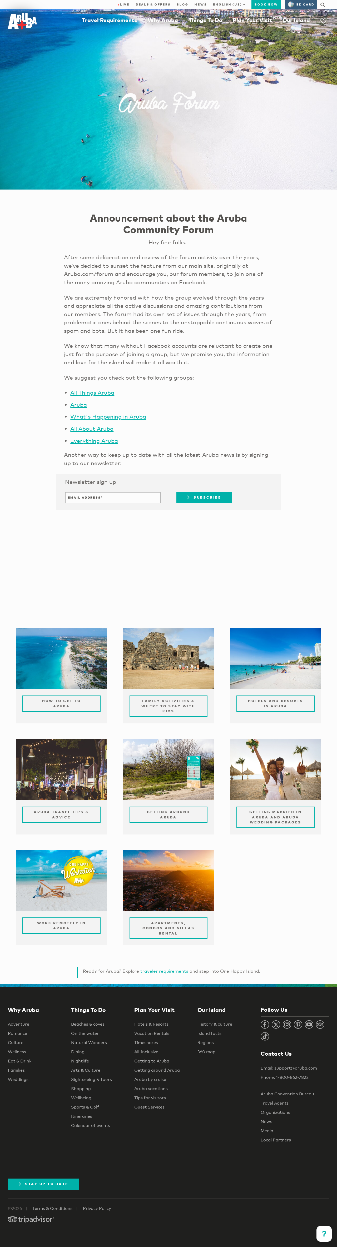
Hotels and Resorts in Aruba (275, 703)
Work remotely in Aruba (61, 925)
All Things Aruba (92, 392)
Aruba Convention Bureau (287, 1093)
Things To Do (205, 20)
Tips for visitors (150, 1097)
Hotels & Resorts (151, 1024)
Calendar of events (90, 1125)
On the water (85, 1033)
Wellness (17, 1051)
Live (123, 4)
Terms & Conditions (52, 1208)
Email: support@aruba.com (289, 1068)
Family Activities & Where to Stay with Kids (168, 706)
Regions (205, 1042)
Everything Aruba (94, 440)
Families (16, 1070)
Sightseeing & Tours (91, 1079)
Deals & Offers (153, 4)
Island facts (209, 1033)
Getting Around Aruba (168, 814)
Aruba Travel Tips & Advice (61, 814)
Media (267, 1130)
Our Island (296, 20)
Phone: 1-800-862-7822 (285, 1077)
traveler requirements (164, 971)
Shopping (81, 1088)
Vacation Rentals (151, 1033)
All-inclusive (146, 1051)
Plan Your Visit (252, 20)
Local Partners (276, 1139)
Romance (17, 1033)
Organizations (275, 1112)
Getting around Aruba (157, 1070)
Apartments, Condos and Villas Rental (168, 928)
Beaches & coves (88, 1024)
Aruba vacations (151, 1088)
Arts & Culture (85, 1070)
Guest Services (149, 1107)
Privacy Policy (97, 1208)
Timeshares (146, 1042)
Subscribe (207, 497)
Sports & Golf (85, 1107)
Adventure (18, 1024)
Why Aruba (163, 20)
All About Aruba (91, 428)
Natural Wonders (89, 1042)
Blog (182, 4)
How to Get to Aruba (61, 703)
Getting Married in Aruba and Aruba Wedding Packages (275, 817)
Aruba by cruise (150, 1079)
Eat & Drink (20, 1061)
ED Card (305, 4)
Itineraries (81, 1116)
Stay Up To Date (46, 1184)
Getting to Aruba (151, 1061)
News (201, 4)
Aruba (78, 404)
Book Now (266, 4)
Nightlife (80, 1061)
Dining (78, 1051)
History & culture (214, 1024)
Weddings (18, 1079)
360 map (206, 1051)
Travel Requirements (109, 20)
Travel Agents (275, 1103)
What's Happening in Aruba (108, 416)
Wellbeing (81, 1097)
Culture (15, 1042)
